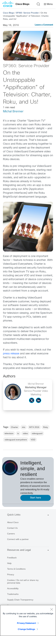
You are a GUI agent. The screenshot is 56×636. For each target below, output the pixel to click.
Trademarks (13, 594)
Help (9, 563)
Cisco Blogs (22, 4)
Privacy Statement (26, 623)
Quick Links (13, 514)
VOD (33, 439)
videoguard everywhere (16, 439)
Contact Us (12, 528)
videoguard (37, 433)
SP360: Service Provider (27, 13)
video (25, 433)
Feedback (12, 557)
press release (11, 353)
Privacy (10, 574)
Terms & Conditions (16, 569)
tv (18, 433)
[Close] (51, 609)
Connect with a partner (18, 539)
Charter (14, 427)
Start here (35, 498)
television (9, 433)
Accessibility (13, 588)
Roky (45, 427)
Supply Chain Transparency (20, 600)
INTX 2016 (34, 427)
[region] (28, 620)
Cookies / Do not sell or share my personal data (23, 581)
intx (23, 427)
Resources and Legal (19, 550)
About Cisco (13, 522)
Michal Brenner (13, 111)
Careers (11, 533)
